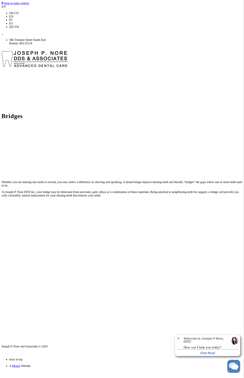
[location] (3, 33)
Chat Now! (207, 353)
